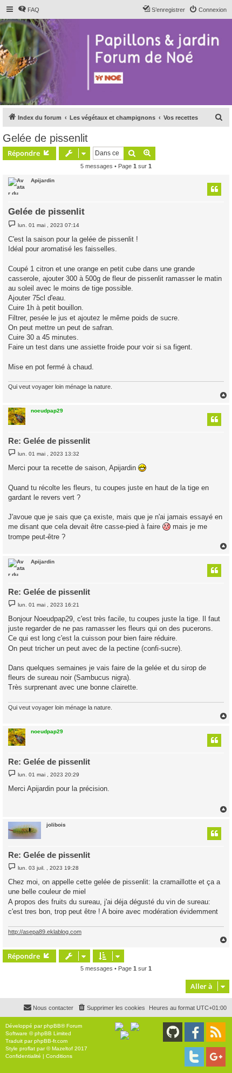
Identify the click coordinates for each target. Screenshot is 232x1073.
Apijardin (42, 180)
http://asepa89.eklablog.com (44, 931)
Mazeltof (62, 1048)
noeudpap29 (47, 411)
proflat (27, 1048)
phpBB (52, 1026)
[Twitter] (194, 1057)
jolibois (56, 825)
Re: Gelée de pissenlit (49, 440)
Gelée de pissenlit (45, 138)
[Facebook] (194, 1032)
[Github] (172, 1032)
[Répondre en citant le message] (214, 189)
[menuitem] (28, 9)
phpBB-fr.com (50, 1041)
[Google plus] (216, 1057)
